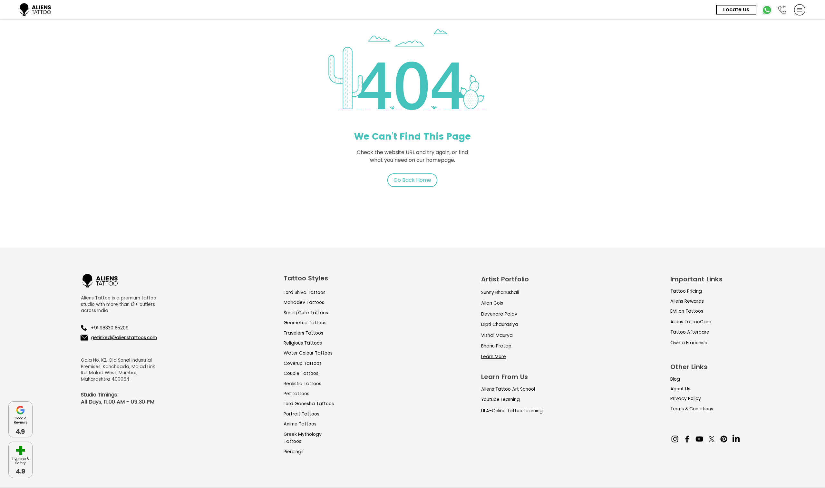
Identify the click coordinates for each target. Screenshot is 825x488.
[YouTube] (699, 439)
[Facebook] (687, 439)
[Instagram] (674, 439)
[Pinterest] (723, 439)
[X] (711, 439)
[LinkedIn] (736, 439)
